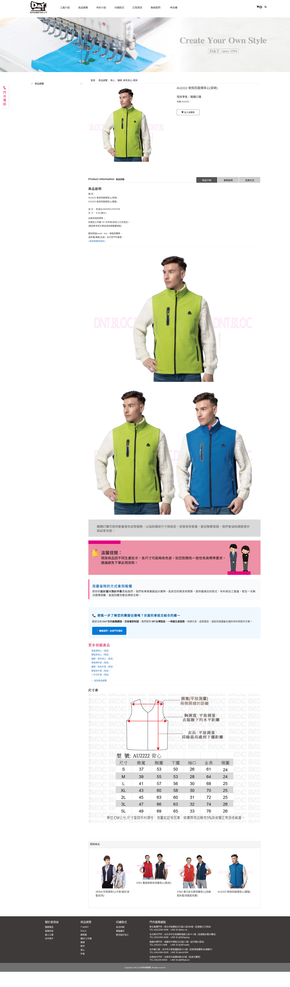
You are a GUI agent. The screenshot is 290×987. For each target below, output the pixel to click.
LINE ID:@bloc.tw (179, 930)
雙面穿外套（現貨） (100, 671)
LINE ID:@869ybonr (180, 960)
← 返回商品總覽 (99, 680)
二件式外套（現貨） (100, 674)
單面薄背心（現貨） (100, 650)
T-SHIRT (85, 927)
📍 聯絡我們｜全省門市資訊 (109, 631)
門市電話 (4, 98)
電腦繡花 (120, 931)
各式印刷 (120, 927)
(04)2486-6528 (161, 952)
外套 (83, 953)
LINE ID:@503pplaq (180, 937)
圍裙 (83, 942)
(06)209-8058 (160, 960)
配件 (83, 946)
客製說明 (228, 180)
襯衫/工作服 (86, 938)
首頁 (93, 80)
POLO (83, 931)
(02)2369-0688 (161, 937)
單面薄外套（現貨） (100, 662)
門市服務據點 (158, 922)
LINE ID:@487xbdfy (180, 945)
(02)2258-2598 (161, 930)
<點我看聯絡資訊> (97, 241)
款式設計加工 (122, 934)
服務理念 (49, 927)
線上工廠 (49, 934)
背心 (83, 950)
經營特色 (49, 931)
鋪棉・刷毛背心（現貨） (103, 658)
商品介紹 (206, 180)
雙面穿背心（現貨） (100, 654)
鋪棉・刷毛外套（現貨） (103, 666)
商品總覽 (39, 83)
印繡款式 (121, 922)
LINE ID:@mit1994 (179, 952)
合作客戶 (49, 938)
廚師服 (84, 934)
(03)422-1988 (160, 945)
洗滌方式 (249, 180)
